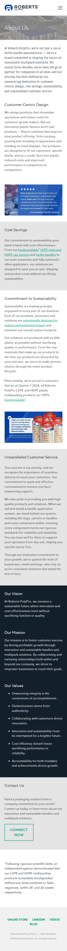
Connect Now (19, 832)
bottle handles (46, 255)
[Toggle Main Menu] (60, 8)
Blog (33, 924)
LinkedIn (38, 920)
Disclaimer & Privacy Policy (24, 934)
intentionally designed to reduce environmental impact (31, 323)
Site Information (48, 934)
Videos (55, 920)
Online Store (17, 920)
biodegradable (28, 250)
